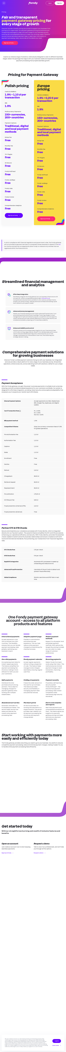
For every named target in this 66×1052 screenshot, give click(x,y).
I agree (57, 1041)
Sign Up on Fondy (9, 43)
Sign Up (59, 3)
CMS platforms (45, 298)
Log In (50, 3)
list (60, 244)
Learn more (55, 1045)
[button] (4, 3)
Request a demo (38, 853)
